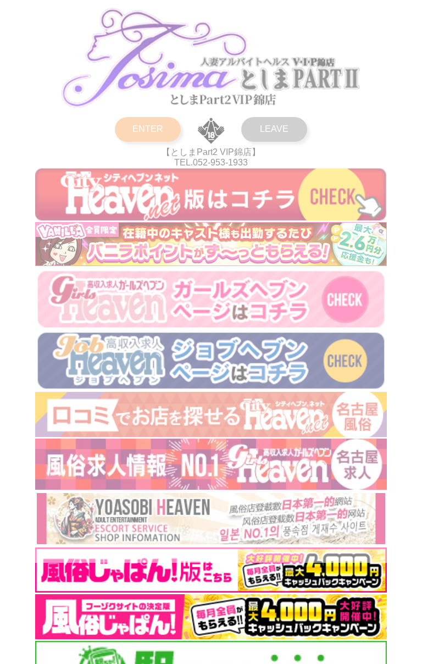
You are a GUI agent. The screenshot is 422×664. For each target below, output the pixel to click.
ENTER (147, 129)
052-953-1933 (220, 162)
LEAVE (274, 129)
